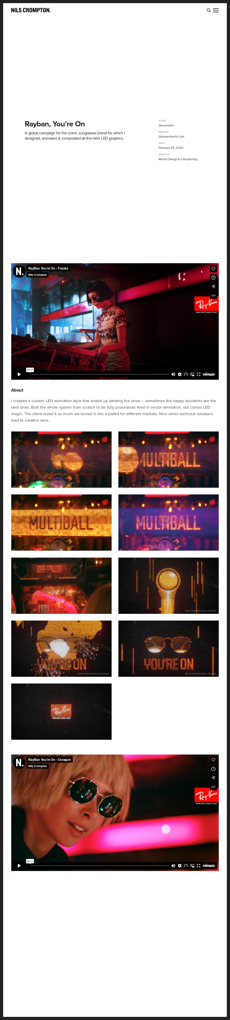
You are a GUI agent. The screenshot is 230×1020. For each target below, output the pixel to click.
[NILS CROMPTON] (31, 10)
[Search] (209, 10)
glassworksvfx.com (170, 136)
